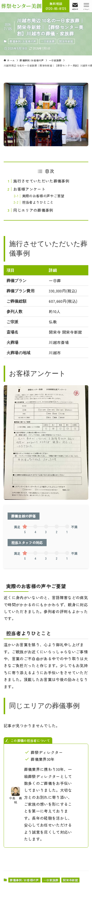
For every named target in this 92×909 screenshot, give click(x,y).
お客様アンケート (29, 189)
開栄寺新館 (66, 41)
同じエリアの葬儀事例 (33, 210)
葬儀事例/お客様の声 (23, 41)
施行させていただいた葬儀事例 (41, 181)
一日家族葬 (48, 41)
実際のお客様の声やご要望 (43, 195)
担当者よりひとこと (38, 202)
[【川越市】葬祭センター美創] (21, 6)
